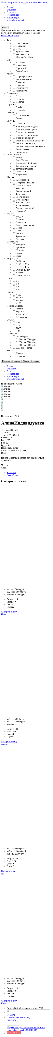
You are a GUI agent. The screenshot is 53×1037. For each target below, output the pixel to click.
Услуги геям (22, 174)
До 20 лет (20, 261)
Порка (19, 228)
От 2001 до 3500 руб (25, 339)
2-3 (17, 283)
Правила (11, 1015)
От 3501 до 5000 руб (25, 342)
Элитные (11, 12)
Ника (3, 614)
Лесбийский (22, 71)
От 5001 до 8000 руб (25, 345)
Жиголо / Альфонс (25, 57)
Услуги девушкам (24, 169)
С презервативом (24, 76)
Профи (19, 107)
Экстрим (20, 239)
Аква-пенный (22, 205)
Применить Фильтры (11, 361)
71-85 (18, 328)
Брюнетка (20, 247)
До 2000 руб (22, 336)
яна (2, 873)
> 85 (18, 331)
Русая (18, 256)
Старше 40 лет (23, 270)
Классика (20, 62)
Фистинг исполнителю (27, 143)
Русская (19, 308)
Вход (16, 35)
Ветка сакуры (22, 199)
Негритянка (21, 317)
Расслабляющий (23, 185)
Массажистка (22, 54)
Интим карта (13, 17)
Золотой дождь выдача (27, 126)
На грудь (20, 102)
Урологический (23, 191)
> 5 (17, 289)
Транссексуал (22, 51)
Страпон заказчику (25, 132)
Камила (4, 1003)
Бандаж (19, 216)
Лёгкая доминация (25, 225)
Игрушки (20, 123)
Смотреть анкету (9, 612)
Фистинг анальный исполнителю (32, 146)
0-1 (17, 281)
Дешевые (11, 10)
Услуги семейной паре (26, 163)
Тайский (20, 188)
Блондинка (21, 244)
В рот (18, 96)
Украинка (20, 311)
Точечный (21, 194)
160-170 (19, 297)
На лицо (20, 99)
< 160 (18, 295)
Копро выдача (22, 149)
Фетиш (19, 233)
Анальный (21, 65)
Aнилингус (21, 91)
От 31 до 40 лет (23, 267)
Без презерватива (24, 79)
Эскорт (19, 157)
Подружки (21, 46)
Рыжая (19, 253)
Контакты (11, 1020)
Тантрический (23, 202)
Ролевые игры (23, 171)
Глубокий (20, 82)
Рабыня (19, 230)
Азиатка (20, 314)
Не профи (20, 110)
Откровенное (22, 115)
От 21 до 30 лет (23, 264)
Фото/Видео (22, 160)
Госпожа (20, 219)
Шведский (21, 211)
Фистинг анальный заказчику (30, 140)
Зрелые (10, 7)
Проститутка (22, 43)
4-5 (17, 286)
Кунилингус (22, 88)
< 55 (18, 322)
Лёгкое (19, 118)
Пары (18, 49)
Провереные (13, 15)
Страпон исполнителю (27, 135)
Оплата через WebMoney (19, 1017)
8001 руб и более (24, 348)
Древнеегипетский (25, 208)
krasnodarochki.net (15, 20)
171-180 (19, 300)
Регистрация (7, 35)
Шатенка (20, 250)
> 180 (18, 303)
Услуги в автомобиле (26, 166)
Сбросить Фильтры (30, 361)
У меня (19, 353)
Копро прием (22, 152)
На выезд (20, 356)
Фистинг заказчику (25, 138)
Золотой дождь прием (26, 129)
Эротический (22, 197)
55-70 (18, 325)
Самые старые (23, 275)
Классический (23, 180)
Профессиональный (25, 182)
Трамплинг (21, 236)
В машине (21, 85)
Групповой (21, 68)
